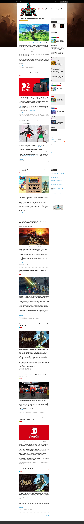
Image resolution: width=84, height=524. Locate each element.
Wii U (27, 264)
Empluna (52, 137)
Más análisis (52, 152)
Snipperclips (33, 412)
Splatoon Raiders (54, 95)
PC (34, 66)
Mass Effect (47, 161)
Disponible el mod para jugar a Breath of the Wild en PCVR (31, 18)
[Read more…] (21, 65)
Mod (22, 67)
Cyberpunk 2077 (33, 114)
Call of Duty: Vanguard (28, 161)
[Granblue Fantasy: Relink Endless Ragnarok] (53, 112)
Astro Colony (53, 116)
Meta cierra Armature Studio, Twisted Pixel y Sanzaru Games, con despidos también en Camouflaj (58, 181)
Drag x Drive (36, 114)
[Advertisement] (58, 161)
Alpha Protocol (23, 161)
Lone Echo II (44, 161)
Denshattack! (53, 141)
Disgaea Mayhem (53, 132)
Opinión (22, 160)
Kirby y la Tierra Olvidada (42, 114)
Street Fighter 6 (32, 115)
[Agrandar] (48, 24)
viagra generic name (53, 172)
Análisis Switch (23, 510)
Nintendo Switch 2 (32, 110)
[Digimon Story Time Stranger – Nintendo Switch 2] (53, 89)
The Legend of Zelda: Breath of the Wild (35, 42)
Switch (19, 274)
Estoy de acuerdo (64, 1)
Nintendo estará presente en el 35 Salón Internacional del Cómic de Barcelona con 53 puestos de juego (33, 418)
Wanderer (36, 163)
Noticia (27, 66)
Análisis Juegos (23, 509)
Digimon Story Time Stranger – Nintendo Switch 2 (56, 84)
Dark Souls (32, 161)
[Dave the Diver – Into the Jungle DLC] (53, 41)
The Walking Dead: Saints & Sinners (27, 163)
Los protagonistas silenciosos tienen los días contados (30, 120)
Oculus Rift (33, 66)
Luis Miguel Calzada (53, 177)
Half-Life (38, 161)
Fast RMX (24, 412)
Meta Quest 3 (25, 66)
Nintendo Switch (23, 264)
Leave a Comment (29, 174)
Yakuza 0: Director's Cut (46, 115)
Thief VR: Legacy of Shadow (60, 184)
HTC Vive (22, 66)
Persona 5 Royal (37, 146)
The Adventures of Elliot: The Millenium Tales (57, 143)
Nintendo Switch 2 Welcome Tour (26, 115)
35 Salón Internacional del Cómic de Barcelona (27, 462)
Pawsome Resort (54, 57)
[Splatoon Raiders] (53, 100)
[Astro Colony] (53, 122)
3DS (19, 378)
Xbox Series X (54, 37)
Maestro (58, 177)
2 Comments (28, 123)
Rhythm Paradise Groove (54, 139)
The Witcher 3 (32, 163)
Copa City (52, 149)
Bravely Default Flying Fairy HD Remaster (26, 114)
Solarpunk (52, 146)
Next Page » (47, 515)
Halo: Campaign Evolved (54, 135)
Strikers (41, 146)
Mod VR (23, 67)
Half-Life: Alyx (41, 161)
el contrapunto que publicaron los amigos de (30, 155)
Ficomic (35, 462)
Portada (29, 113)
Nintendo (21, 115)
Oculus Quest (30, 66)
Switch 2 (20, 75)
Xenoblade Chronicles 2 (35, 318)
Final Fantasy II (35, 161)
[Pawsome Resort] (53, 63)
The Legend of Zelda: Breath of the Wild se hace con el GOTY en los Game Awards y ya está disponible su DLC (33, 221)
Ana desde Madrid (53, 180)
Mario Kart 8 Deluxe (27, 412)
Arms (22, 412)
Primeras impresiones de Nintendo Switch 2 (28, 72)
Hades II (38, 114)
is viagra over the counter (54, 174)
